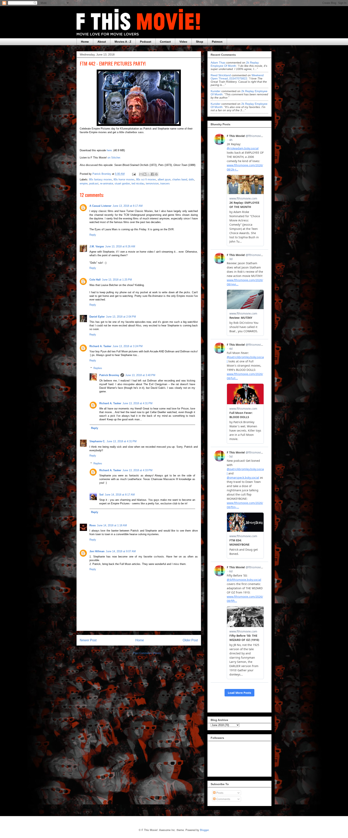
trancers (165, 183)
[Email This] (141, 174)
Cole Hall (95, 279)
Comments (222, 799)
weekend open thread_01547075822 (237, 77)
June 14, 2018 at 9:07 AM (121, 551)
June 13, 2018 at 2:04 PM (121, 316)
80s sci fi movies (146, 179)
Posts (219, 792)
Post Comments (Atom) (147, 653)
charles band (179, 179)
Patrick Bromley (109, 375)
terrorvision (152, 183)
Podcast (145, 41)
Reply (92, 234)
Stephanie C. (97, 441)
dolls (191, 179)
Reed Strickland (221, 75)
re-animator (106, 183)
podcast (93, 183)
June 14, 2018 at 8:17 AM (120, 494)
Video (183, 41)
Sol (101, 494)
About (101, 41)
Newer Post (88, 640)
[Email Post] (134, 173)
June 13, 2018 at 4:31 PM (137, 403)
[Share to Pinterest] (156, 174)
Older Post (190, 640)
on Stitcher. (114, 157)
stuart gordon (122, 183)
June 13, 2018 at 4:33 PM (137, 470)
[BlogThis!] (145, 174)
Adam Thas (218, 62)
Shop (199, 41)
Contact (165, 41)
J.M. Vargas (96, 246)
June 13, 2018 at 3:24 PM (128, 346)
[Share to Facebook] (152, 174)
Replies (97, 368)
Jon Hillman (97, 551)
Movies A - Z (123, 41)
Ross (92, 525)
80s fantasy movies (100, 179)
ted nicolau (138, 183)
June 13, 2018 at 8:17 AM (128, 205)
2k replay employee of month (235, 64)
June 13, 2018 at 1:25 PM (117, 279)
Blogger (204, 830)
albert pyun (164, 179)
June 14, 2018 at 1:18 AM (112, 525)
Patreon (217, 41)
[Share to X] (149, 174)
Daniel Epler (97, 316)
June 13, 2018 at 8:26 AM (120, 246)
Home (85, 41)
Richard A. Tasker (100, 346)
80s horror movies (124, 179)
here (109, 150)
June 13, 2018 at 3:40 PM (140, 375)
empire (84, 183)
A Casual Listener (100, 205)
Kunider (216, 91)
